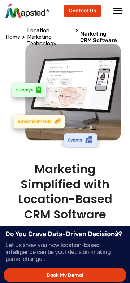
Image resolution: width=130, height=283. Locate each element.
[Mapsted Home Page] (27, 11)
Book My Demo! (65, 275)
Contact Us (82, 11)
